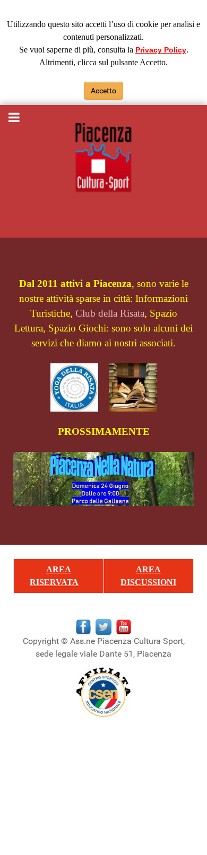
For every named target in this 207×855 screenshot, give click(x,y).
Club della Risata (109, 313)
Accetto (103, 90)
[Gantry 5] (103, 158)
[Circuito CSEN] (103, 692)
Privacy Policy (160, 50)
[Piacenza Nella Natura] (103, 477)
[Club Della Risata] (79, 386)
